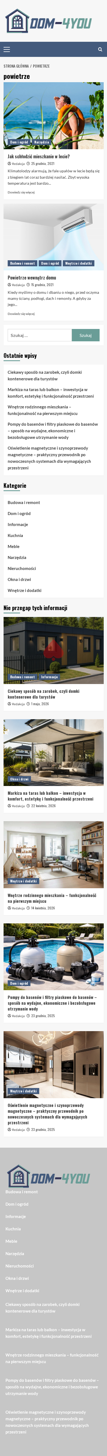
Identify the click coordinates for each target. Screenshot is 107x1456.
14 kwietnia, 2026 (43, 908)
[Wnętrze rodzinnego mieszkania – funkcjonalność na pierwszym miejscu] (54, 854)
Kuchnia (15, 535)
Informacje (18, 524)
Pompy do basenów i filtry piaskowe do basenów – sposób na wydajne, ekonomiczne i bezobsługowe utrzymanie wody (53, 431)
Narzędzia (41, 142)
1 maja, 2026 (40, 703)
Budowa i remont (22, 263)
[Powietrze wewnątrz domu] (54, 237)
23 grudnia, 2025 (43, 1015)
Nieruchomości (22, 568)
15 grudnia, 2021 (42, 284)
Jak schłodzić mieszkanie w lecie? (39, 156)
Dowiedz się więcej (21, 192)
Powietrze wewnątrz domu (32, 277)
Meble (13, 546)
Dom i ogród (19, 142)
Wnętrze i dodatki (78, 263)
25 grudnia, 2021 (42, 163)
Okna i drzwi (19, 579)
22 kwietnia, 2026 (43, 805)
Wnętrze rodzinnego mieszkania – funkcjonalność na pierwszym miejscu (43, 410)
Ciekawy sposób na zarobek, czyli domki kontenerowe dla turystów (45, 375)
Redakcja (18, 164)
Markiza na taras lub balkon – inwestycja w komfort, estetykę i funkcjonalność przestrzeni (51, 392)
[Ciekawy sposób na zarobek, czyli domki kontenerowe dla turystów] (54, 650)
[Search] (100, 49)
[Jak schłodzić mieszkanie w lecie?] (54, 115)
